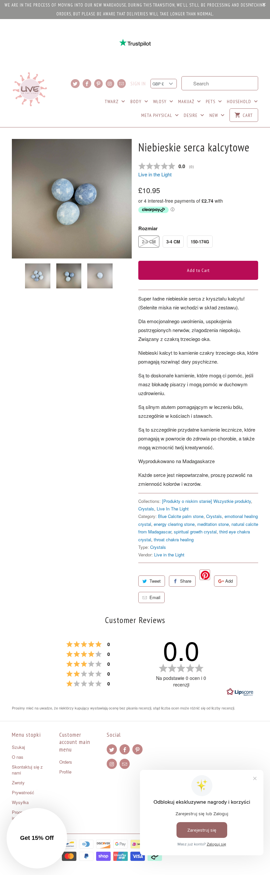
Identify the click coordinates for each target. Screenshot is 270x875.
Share (185, 581)
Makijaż (187, 101)
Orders (65, 762)
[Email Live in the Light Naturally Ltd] (121, 83)
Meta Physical (157, 115)
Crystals (146, 508)
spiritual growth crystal (195, 531)
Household (240, 101)
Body (136, 101)
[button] (37, 838)
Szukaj (18, 747)
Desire (191, 115)
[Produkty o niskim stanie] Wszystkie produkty (206, 501)
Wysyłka (20, 802)
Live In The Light (173, 508)
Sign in (138, 84)
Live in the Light (155, 174)
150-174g (200, 241)
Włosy (160, 101)
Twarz (112, 101)
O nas (17, 757)
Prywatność (23, 792)
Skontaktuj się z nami (27, 770)
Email (154, 597)
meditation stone (213, 524)
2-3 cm (149, 241)
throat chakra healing (174, 539)
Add (229, 581)
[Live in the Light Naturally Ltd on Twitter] (75, 83)
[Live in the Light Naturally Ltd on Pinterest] (98, 83)
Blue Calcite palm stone (180, 516)
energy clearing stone (174, 524)
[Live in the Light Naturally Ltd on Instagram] (110, 83)
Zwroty (18, 782)
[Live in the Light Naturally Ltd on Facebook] (87, 83)
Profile (65, 772)
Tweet (155, 581)
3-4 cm (173, 241)
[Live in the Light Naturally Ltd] (30, 89)
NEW (214, 115)
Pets (211, 101)
